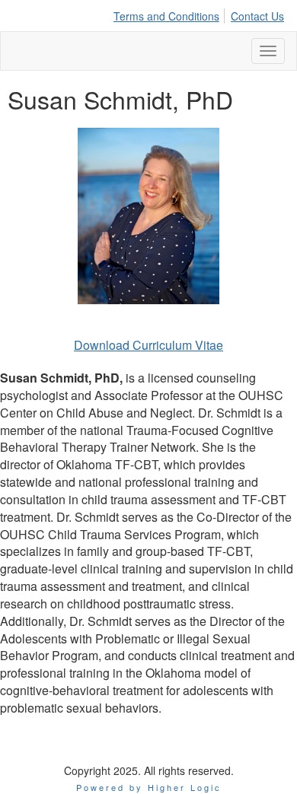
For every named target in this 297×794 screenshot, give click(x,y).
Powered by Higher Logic (149, 787)
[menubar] (202, 14)
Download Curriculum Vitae (148, 345)
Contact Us (257, 16)
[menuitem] (170, 14)
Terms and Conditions (166, 16)
